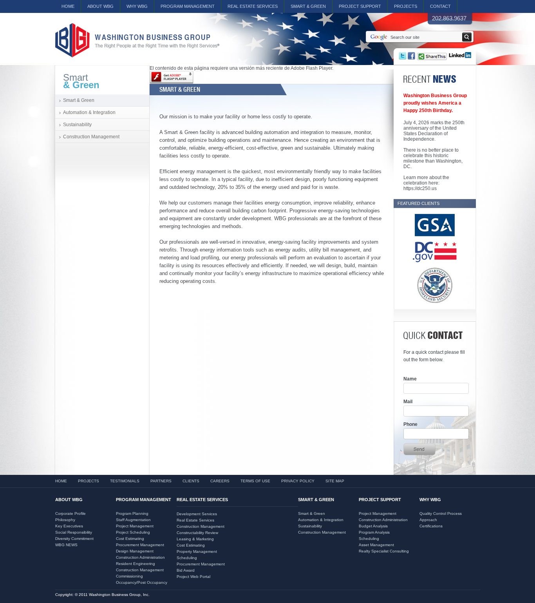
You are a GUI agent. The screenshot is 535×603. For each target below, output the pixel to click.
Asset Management (376, 545)
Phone (410, 424)
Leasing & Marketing (195, 539)
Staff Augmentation (133, 520)
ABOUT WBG (100, 6)
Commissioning (129, 576)
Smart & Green (308, 6)
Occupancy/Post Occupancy (141, 582)
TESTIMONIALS (124, 481)
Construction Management (91, 136)
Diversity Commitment (74, 538)
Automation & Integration (89, 112)
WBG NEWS (66, 545)
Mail (407, 401)
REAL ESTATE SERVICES (253, 6)
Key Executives (69, 526)
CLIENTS (191, 481)
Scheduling (187, 558)
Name (410, 379)
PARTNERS (161, 481)
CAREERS (220, 481)
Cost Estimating (130, 538)
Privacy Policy (297, 481)
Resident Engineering (135, 563)
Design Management (135, 551)
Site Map (334, 481)
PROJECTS (405, 6)
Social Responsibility (73, 532)
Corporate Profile (70, 513)
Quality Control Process (440, 513)
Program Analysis (374, 532)
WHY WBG (137, 6)
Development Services (197, 514)
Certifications (431, 526)
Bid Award (186, 570)
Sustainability (77, 124)
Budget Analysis (373, 526)
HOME (67, 6)
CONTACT (440, 6)
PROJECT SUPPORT (360, 6)
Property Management (197, 551)
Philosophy (65, 520)
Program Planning (132, 513)
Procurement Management (140, 545)
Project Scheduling (133, 532)
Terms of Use (255, 481)
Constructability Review (197, 533)
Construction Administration (140, 557)
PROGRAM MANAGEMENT (188, 6)
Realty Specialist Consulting (384, 551)
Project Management (135, 526)
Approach (428, 520)
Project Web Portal (193, 576)
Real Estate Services (195, 520)
